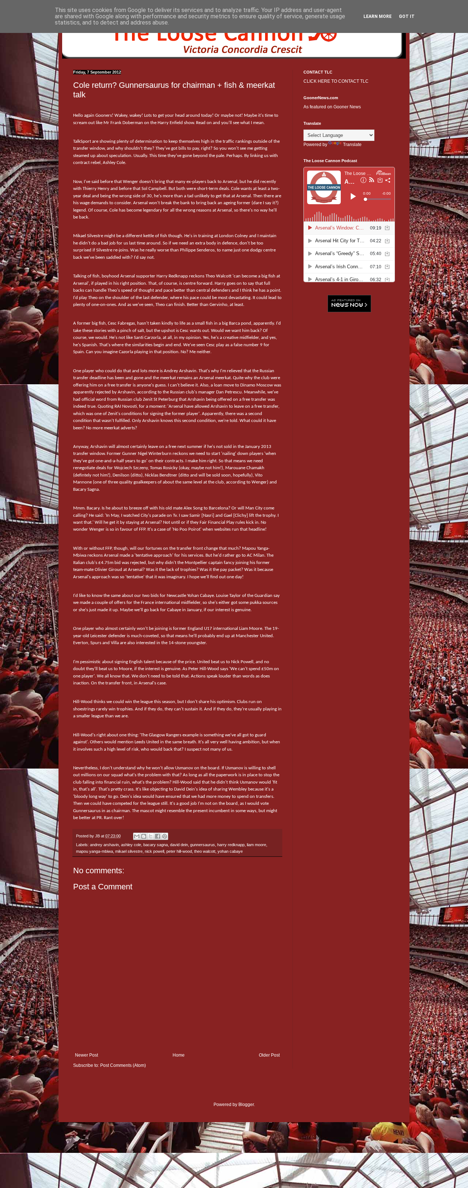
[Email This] (136, 836)
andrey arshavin (104, 845)
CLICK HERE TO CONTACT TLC (336, 81)
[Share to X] (150, 836)
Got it (407, 16)
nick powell (154, 851)
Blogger (246, 1104)
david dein (179, 845)
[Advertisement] (349, 430)
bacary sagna (155, 845)
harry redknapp (231, 845)
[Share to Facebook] (157, 836)
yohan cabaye (230, 851)
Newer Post (86, 1055)
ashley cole (131, 845)
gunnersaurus (202, 845)
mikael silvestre (129, 851)
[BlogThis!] (143, 836)
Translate (352, 144)
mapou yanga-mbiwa (94, 851)
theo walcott (204, 851)
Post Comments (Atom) (123, 1065)
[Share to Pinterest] (164, 836)
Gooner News (347, 106)
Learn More (377, 16)
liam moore (256, 845)
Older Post (269, 1055)
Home (179, 1055)
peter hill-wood (179, 851)
